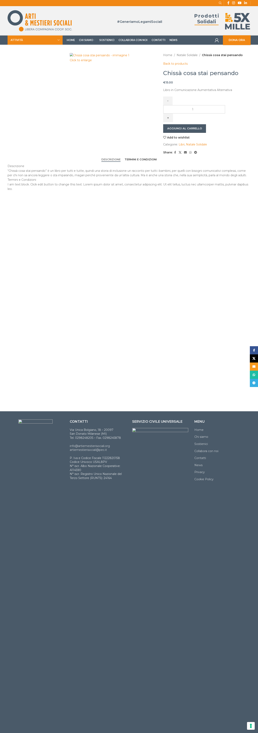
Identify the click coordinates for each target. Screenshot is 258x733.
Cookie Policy (204, 479)
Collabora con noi (206, 451)
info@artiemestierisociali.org (90, 446)
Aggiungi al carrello (184, 128)
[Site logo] (40, 20)
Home (167, 55)
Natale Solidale (187, 55)
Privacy (199, 472)
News (198, 465)
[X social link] (180, 152)
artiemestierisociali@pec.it (88, 450)
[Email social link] (185, 152)
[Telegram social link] (195, 152)
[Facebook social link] (175, 152)
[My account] (217, 40)
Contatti (200, 458)
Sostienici (201, 444)
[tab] (111, 159)
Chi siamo (201, 437)
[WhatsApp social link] (190, 152)
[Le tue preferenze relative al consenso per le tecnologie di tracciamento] (251, 726)
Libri (182, 144)
